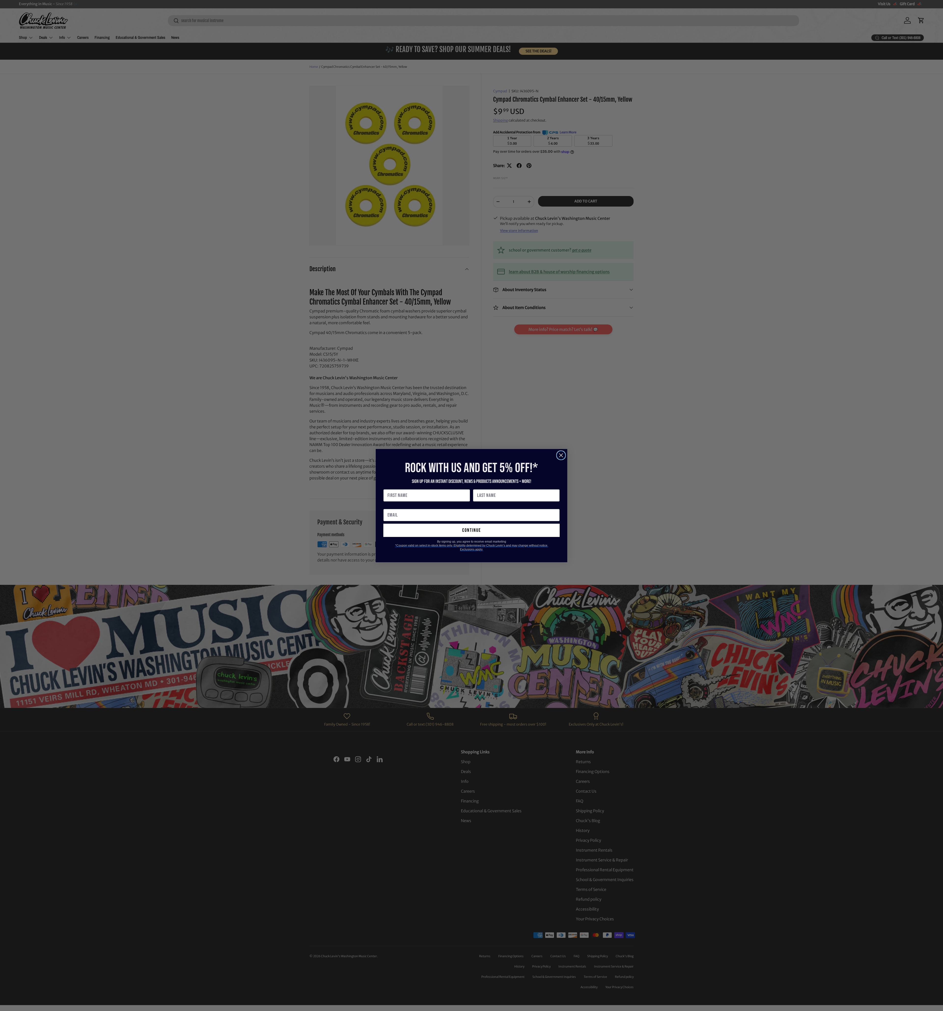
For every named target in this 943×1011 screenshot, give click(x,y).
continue (471, 530)
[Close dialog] (561, 455)
